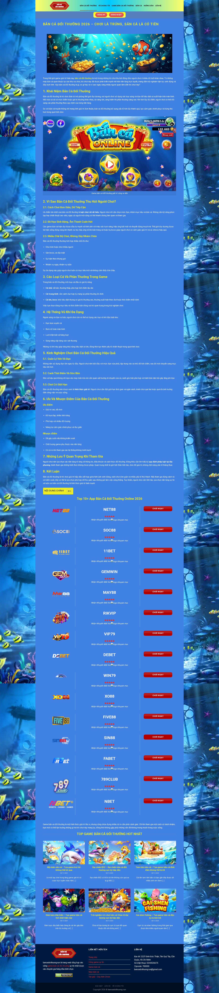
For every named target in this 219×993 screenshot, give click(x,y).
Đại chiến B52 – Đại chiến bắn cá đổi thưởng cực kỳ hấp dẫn (109, 868)
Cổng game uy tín (96, 962)
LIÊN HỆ (158, 6)
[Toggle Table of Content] (68, 491)
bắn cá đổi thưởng (83, 78)
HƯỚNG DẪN (148, 6)
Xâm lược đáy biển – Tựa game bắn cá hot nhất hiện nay (64, 916)
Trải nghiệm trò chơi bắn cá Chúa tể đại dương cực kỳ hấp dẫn (109, 916)
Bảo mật (99, 986)
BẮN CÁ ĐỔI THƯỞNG (88, 6)
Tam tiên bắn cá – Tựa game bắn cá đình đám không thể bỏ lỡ (155, 868)
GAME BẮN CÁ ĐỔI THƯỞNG (123, 6)
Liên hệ (107, 986)
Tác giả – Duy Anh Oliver (99, 977)
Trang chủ (93, 957)
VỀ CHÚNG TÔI (104, 6)
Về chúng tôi (118, 986)
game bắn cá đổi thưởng (58, 966)
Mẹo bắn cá (94, 972)
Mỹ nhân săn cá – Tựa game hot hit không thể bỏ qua (64, 868)
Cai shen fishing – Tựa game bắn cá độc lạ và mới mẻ (155, 916)
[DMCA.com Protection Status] (64, 975)
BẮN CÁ (139, 6)
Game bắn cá (94, 967)
